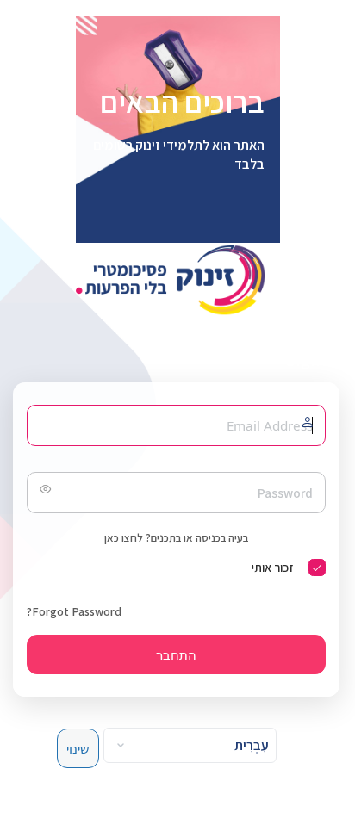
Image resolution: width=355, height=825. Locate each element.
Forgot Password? (74, 611)
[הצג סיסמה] (44, 492)
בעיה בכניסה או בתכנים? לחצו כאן (176, 537)
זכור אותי (272, 567)
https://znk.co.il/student (176, 280)
